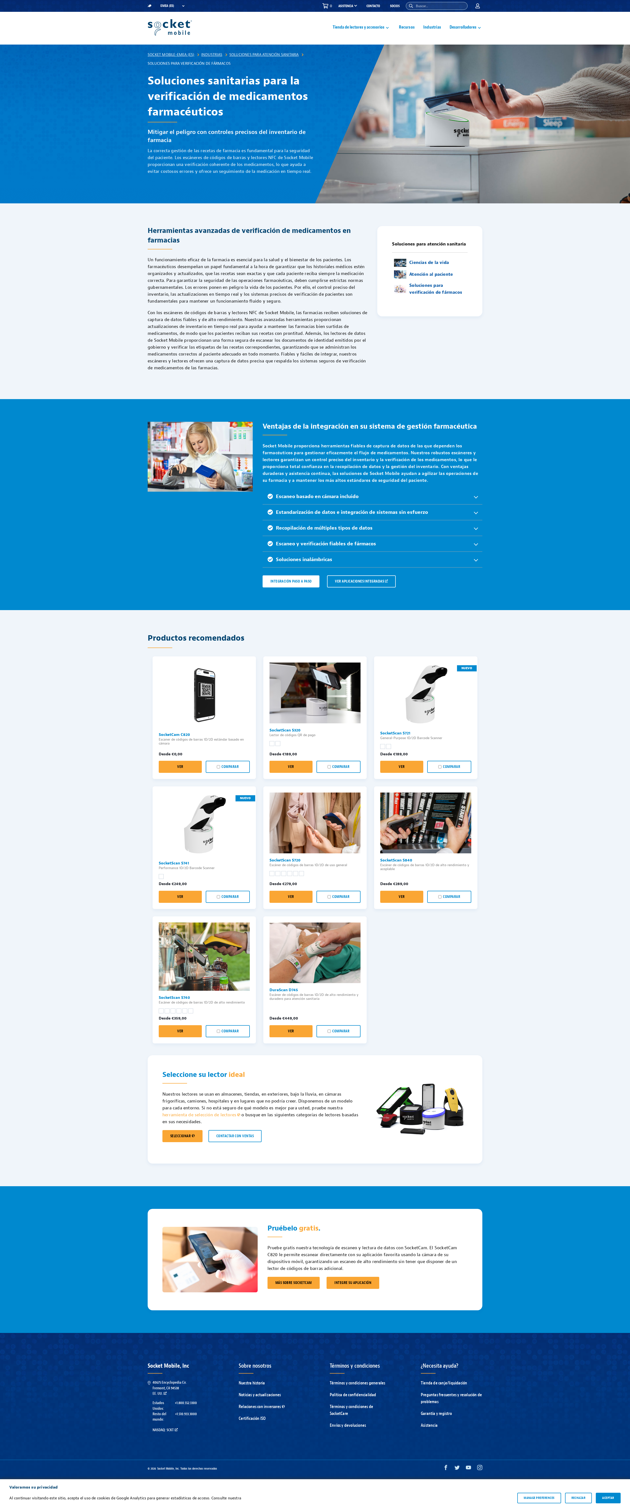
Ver (180, 766)
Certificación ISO (252, 1418)
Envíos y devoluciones (348, 1425)
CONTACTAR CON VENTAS (235, 1136)
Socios (395, 6)
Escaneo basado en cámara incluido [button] (317, 496)
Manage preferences (539, 1498)
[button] (411, 6)
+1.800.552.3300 (186, 1402)
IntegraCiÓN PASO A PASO (291, 581)
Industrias (432, 27)
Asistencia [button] (345, 6)
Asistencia (429, 1425)
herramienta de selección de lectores (199, 1115)
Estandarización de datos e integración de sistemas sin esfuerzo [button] (352, 512)
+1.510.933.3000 (186, 1413)
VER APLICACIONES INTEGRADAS (359, 581)
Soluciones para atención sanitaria (264, 54)
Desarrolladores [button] (463, 27)
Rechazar (578, 1498)
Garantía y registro (436, 1413)
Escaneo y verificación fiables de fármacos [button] (326, 544)
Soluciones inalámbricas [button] (304, 559)
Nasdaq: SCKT (163, 1429)
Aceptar (608, 1498)
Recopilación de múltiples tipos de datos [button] (324, 528)
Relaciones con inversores (260, 1407)
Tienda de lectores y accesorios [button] (358, 27)
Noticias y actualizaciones (260, 1395)
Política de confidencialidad (353, 1395)
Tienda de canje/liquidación (444, 1383)
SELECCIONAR (180, 1136)
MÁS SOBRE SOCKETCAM (293, 1283)
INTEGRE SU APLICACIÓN (352, 1283)
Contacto (373, 6)
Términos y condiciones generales (357, 1383)
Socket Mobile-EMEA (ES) (171, 54)
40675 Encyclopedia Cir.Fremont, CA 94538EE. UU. (170, 1388)
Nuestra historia (252, 1383)
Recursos (407, 27)
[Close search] (461, 5)
